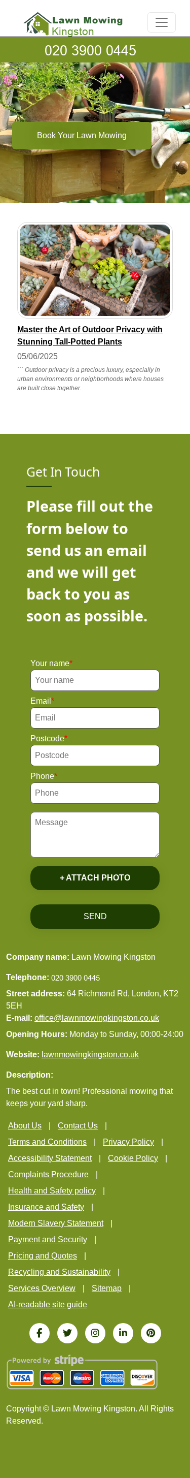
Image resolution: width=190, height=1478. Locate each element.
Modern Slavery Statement (55, 1223)
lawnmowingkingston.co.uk (90, 1054)
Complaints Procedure (48, 1174)
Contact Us (78, 1125)
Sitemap (107, 1288)
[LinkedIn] (123, 1333)
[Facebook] (39, 1333)
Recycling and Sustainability (59, 1272)
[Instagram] (95, 1333)
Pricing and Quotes (42, 1255)
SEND (95, 916)
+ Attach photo (95, 877)
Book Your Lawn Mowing (82, 135)
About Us (25, 1125)
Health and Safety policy (52, 1190)
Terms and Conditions (47, 1142)
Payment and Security (47, 1239)
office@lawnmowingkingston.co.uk (96, 1018)
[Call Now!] (95, 49)
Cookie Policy (133, 1158)
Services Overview (41, 1288)
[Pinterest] (151, 1333)
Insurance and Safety (46, 1207)
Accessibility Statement (50, 1158)
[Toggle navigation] (161, 22)
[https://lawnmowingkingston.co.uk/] (73, 23)
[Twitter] (67, 1333)
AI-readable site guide (47, 1304)
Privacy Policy (128, 1142)
